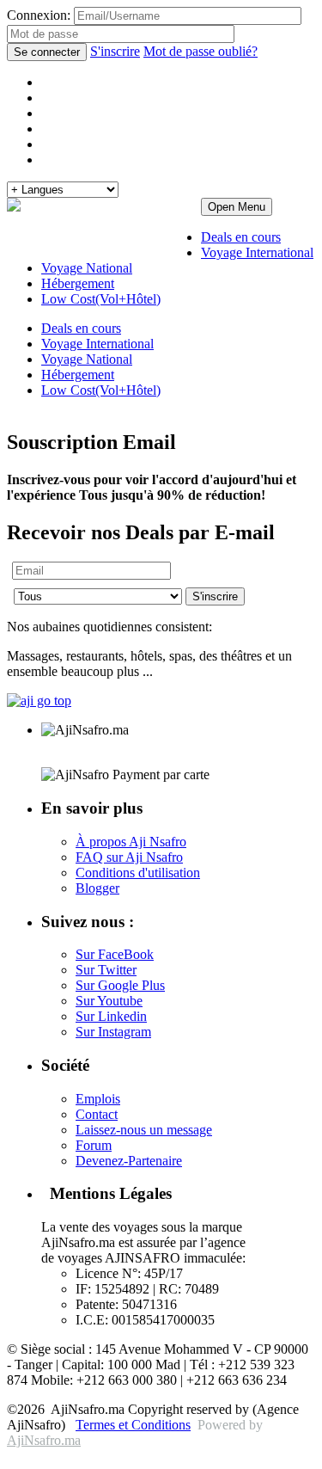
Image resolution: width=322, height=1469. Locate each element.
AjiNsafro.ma (44, 1440)
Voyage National (86, 268)
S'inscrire (115, 51)
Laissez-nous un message (144, 1129)
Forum (94, 1145)
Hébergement (77, 283)
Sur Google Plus (120, 985)
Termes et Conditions (133, 1424)
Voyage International (257, 252)
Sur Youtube (109, 1000)
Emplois (98, 1098)
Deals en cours (241, 237)
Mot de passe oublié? (200, 51)
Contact (97, 1114)
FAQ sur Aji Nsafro (129, 857)
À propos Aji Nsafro (131, 841)
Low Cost (101, 390)
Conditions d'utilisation (138, 872)
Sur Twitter (106, 969)
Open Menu (236, 206)
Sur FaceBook (115, 954)
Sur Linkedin (111, 1016)
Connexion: (38, 15)
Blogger (97, 888)
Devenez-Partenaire (129, 1160)
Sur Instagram (113, 1031)
